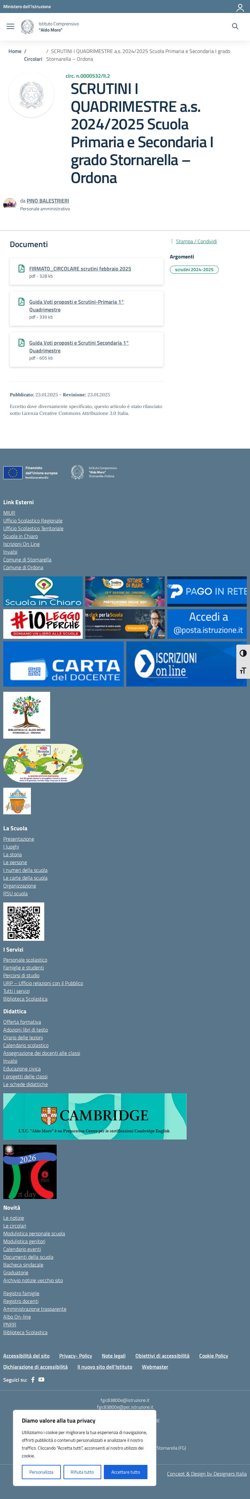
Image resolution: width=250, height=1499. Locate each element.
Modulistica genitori (24, 1241)
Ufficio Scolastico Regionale (32, 520)
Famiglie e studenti (23, 967)
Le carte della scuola (25, 878)
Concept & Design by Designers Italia (207, 1474)
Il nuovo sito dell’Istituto (104, 1367)
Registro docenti (20, 1301)
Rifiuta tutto (82, 1471)
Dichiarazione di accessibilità (35, 1367)
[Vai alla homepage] (27, 27)
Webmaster (155, 1367)
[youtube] (41, 1380)
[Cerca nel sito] (235, 27)
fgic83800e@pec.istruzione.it (125, 1406)
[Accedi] (240, 6)
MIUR (9, 513)
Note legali (114, 1356)
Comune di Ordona (23, 567)
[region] (84, 1448)
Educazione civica (22, 1068)
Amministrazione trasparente (34, 1309)
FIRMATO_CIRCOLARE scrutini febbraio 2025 (80, 268)
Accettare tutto (125, 1471)
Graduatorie (15, 1272)
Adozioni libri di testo (25, 1029)
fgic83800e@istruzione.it (125, 1400)
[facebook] (33, 1380)
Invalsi (10, 552)
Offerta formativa (22, 1022)
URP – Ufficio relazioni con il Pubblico (43, 983)
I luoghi (11, 846)
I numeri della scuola (25, 870)
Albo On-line (17, 1317)
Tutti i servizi (16, 991)
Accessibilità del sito (26, 1356)
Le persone (15, 862)
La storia (12, 854)
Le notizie (13, 1218)
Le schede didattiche (25, 1084)
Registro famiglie (21, 1293)
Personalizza (41, 1471)
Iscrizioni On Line (21, 544)
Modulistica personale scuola (34, 1233)
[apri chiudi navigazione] (10, 27)
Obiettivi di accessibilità (162, 1356)
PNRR (9, 1324)
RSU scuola (15, 893)
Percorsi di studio (21, 975)
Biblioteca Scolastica (25, 999)
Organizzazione (19, 885)
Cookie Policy (213, 1356)
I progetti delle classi (25, 1076)
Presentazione (18, 839)
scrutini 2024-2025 (194, 269)
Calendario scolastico (26, 1045)
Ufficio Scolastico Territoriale (33, 528)
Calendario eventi (22, 1249)
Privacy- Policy (75, 1356)
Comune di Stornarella (27, 559)
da (23, 200)
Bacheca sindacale (23, 1265)
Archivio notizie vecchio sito (33, 1280)
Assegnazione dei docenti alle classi (41, 1053)
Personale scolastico (25, 960)
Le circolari (14, 1225)
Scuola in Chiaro (20, 536)
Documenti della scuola (28, 1257)
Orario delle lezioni (23, 1037)
